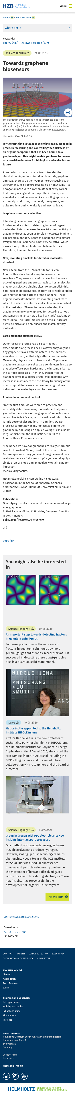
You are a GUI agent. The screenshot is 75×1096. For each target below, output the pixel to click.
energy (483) (10, 42)
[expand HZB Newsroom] (33, 17)
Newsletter (43, 958)
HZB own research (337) (34, 42)
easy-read (58, 953)
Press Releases (10, 983)
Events (6, 987)
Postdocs (7, 1020)
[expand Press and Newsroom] (12, 17)
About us (7, 974)
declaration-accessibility (18, 958)
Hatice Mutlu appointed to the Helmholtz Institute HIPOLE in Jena (33, 730)
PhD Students (9, 1015)
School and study (11, 1011)
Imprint (21, 953)
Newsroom (56, 897)
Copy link (8, 540)
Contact (8, 953)
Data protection (38, 953)
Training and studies (13, 1006)
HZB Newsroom (23, 17)
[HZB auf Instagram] (15, 1076)
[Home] (16, 6)
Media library (9, 979)
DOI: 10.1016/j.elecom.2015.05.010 (21, 916)
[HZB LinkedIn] (6, 1076)
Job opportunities (11, 1002)
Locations (8, 1058)
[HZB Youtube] (24, 1076)
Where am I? (13, 28)
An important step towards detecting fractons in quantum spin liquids (36, 636)
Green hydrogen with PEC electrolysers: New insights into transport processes (35, 837)
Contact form (10, 1054)
